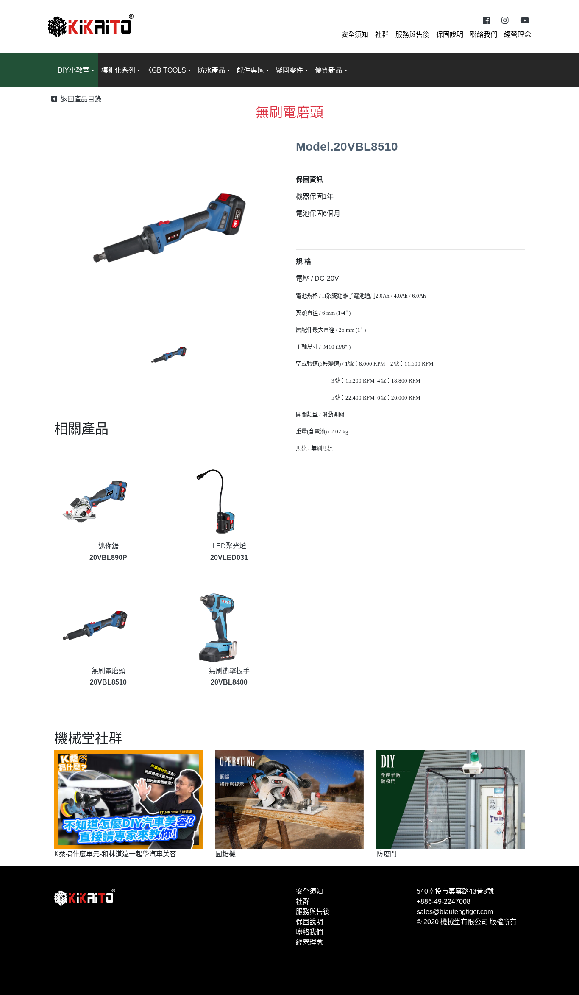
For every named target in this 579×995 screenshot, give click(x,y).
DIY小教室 (73, 70)
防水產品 (211, 70)
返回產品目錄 (81, 99)
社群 (382, 34)
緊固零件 (289, 70)
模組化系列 (118, 70)
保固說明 (449, 34)
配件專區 (250, 70)
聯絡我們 (483, 34)
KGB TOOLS (166, 70)
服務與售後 (412, 34)
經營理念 (517, 34)
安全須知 (354, 34)
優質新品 (328, 70)
